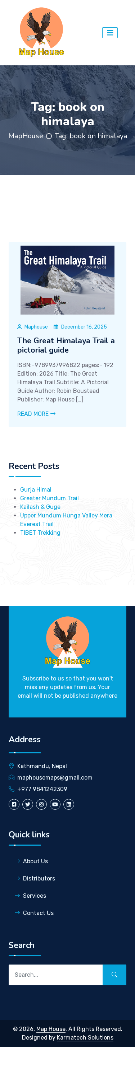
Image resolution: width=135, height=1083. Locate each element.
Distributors (39, 878)
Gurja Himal (35, 489)
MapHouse (25, 136)
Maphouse (36, 327)
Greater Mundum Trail (49, 498)
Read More (33, 413)
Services (34, 895)
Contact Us (38, 913)
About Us (35, 861)
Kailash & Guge (40, 506)
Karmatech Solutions (85, 1037)
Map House (51, 1029)
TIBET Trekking (40, 532)
